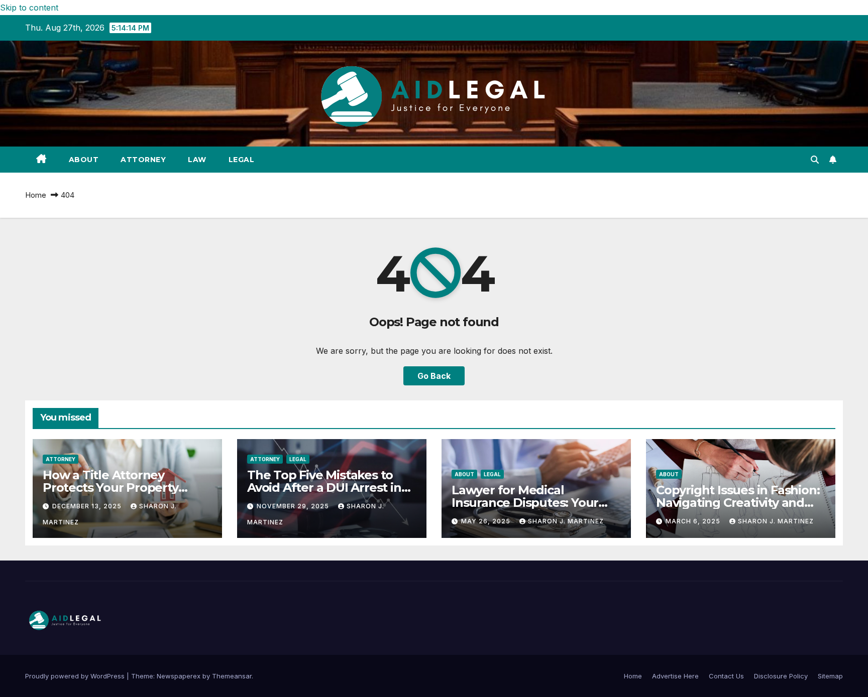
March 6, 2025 (694, 521)
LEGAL (242, 159)
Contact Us (726, 676)
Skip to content (29, 8)
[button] (815, 160)
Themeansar (232, 676)
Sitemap (830, 676)
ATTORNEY (143, 159)
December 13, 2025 (88, 506)
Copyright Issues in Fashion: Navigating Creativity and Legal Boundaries (737, 502)
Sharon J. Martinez (566, 521)
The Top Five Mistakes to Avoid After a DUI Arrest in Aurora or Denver (324, 487)
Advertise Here (675, 676)
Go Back (434, 376)
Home (35, 195)
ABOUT (84, 159)
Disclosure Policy (781, 676)
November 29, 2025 (294, 506)
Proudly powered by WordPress (76, 676)
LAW (197, 159)
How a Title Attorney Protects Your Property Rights (110, 487)
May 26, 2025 (486, 521)
